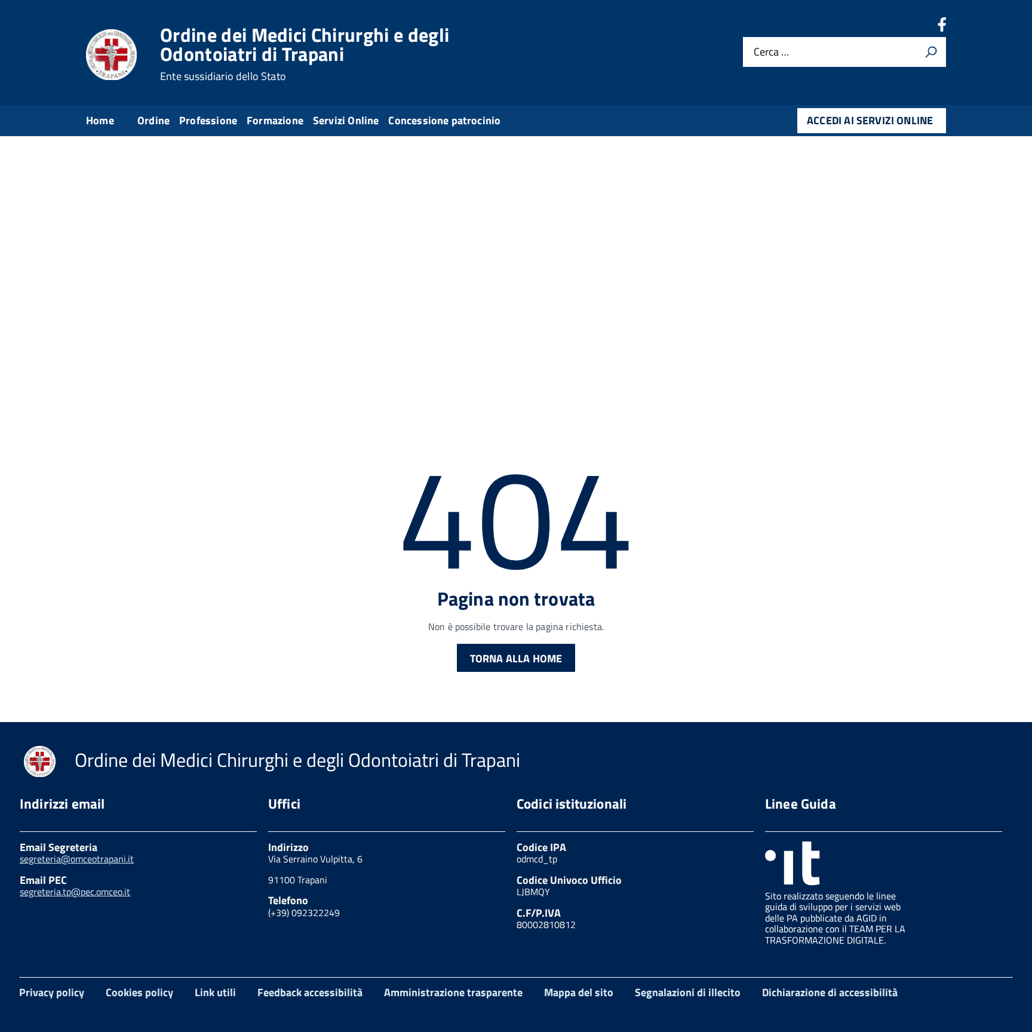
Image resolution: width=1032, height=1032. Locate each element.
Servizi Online (346, 120)
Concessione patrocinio (444, 120)
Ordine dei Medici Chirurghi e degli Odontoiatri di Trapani (304, 53)
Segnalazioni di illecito (688, 992)
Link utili (215, 992)
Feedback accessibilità (310, 992)
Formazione (275, 120)
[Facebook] (942, 28)
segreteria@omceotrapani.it (77, 859)
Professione (208, 120)
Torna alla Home (516, 658)
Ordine (153, 120)
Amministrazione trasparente (453, 992)
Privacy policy (51, 992)
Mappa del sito (578, 992)
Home (100, 120)
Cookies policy (139, 992)
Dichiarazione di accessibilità (830, 992)
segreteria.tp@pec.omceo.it (75, 891)
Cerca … (771, 51)
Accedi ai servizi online (870, 120)
